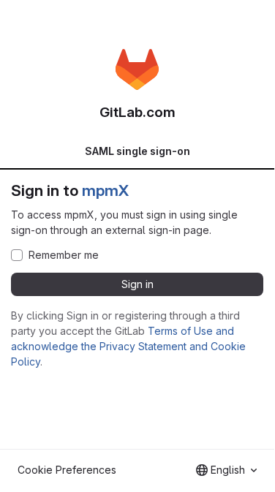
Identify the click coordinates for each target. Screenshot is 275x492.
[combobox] (226, 470)
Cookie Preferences (67, 469)
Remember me (64, 255)
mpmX (105, 190)
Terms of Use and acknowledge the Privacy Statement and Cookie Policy (128, 346)
